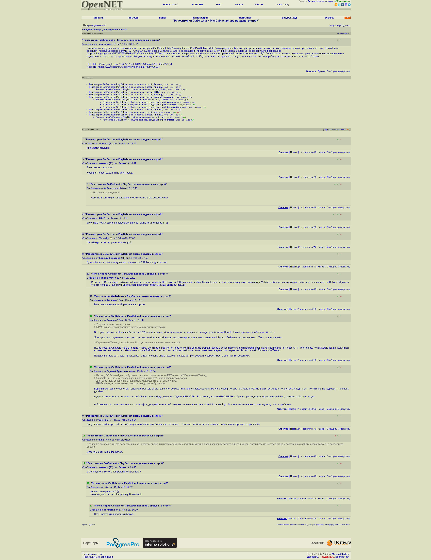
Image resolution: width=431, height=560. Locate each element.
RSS (348, 130)
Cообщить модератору (338, 71)
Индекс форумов (316, 524)
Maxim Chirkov (341, 554)
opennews (105, 44)
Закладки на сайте (93, 554)
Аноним (158, 84)
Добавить (312, 556)
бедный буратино (163, 97)
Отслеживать (343, 33)
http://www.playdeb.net (222, 48)
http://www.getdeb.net (179, 48)
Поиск (278, 4)
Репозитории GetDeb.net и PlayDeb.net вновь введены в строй (120, 84)
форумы (99, 17)
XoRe (163, 89)
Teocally (158, 94)
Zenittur (164, 99)
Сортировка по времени (334, 130)
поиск (162, 17)
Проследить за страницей (98, 556)
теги (286, 4)
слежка (329, 17)
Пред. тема (334, 524)
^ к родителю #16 (307, 518)
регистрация (327, 1)
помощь (133, 17)
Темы (326, 524)
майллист (245, 17)
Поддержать (327, 556)
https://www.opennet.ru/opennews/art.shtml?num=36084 (129, 66)
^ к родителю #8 (307, 289)
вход (319, 1)
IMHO (156, 92)
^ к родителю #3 (307, 207)
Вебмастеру (342, 556)
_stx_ (163, 117)
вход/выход (289, 17)
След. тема (345, 524)
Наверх (321, 152)
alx (155, 112)
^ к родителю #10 (307, 309)
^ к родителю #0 (307, 152)
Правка (321, 71)
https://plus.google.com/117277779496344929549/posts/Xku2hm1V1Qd (138, 50)
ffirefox (170, 119)
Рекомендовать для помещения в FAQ (292, 524)
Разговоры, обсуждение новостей (108, 29)
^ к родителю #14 (307, 498)
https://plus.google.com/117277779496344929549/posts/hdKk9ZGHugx (127, 53)
